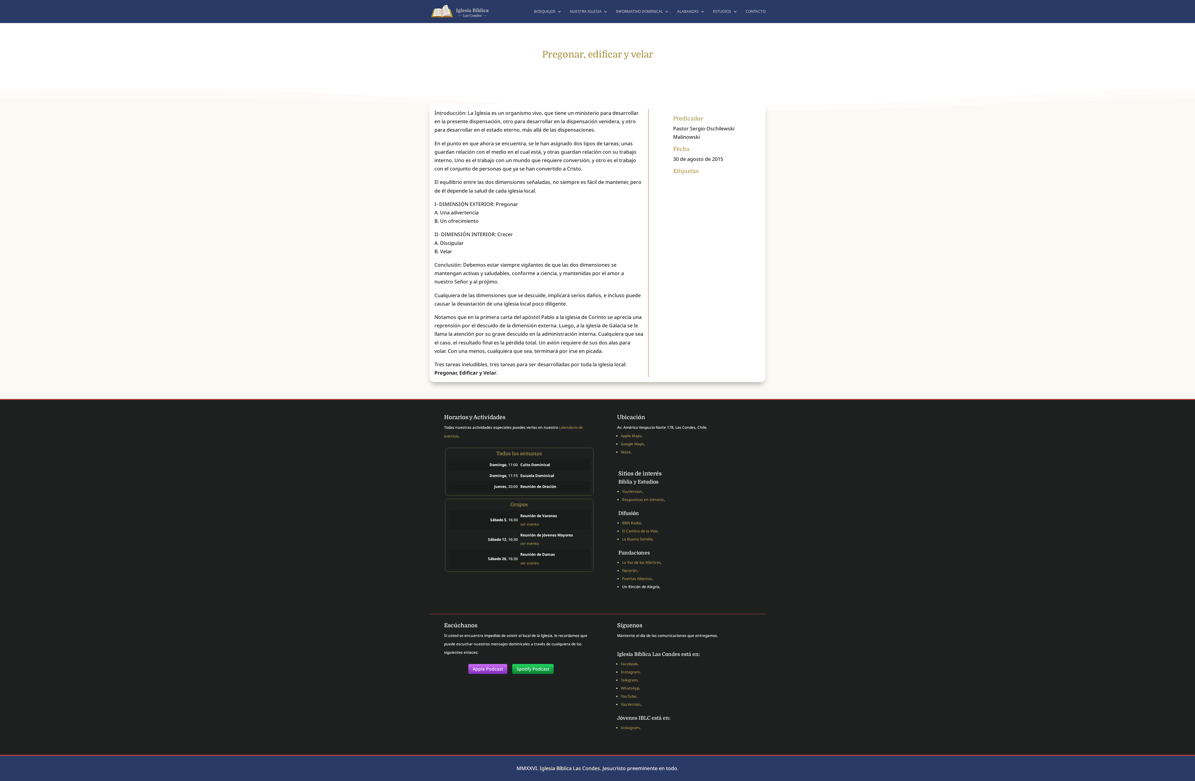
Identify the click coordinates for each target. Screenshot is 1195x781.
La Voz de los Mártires (641, 562)
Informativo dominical (639, 11)
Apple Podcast (488, 669)
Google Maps (632, 444)
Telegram (629, 680)
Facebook (629, 663)
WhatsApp (630, 688)
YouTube (628, 696)
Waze (625, 452)
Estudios (722, 11)
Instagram (630, 672)
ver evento (529, 523)
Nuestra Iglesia (586, 11)
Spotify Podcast (533, 669)
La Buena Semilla (637, 539)
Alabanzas (688, 11)
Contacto (756, 11)
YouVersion (632, 491)
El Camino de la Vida (640, 531)
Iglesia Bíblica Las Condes (570, 768)
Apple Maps (631, 435)
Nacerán (629, 570)
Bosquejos (544, 11)
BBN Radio (631, 523)
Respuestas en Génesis (643, 499)
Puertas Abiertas (637, 578)
